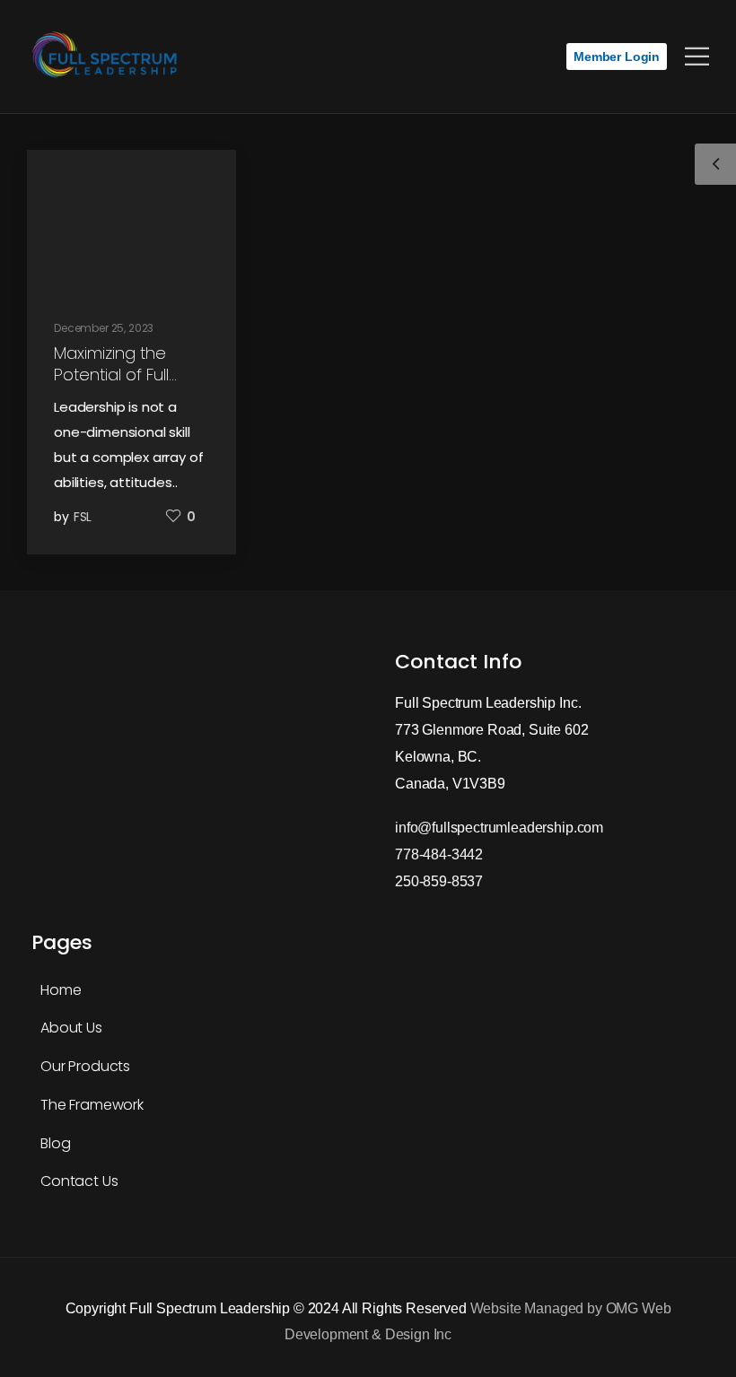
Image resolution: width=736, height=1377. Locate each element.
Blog (55, 1143)
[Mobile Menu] (697, 56)
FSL (83, 517)
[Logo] (107, 56)
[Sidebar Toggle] (715, 164)
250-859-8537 (439, 881)
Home (60, 990)
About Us (71, 1027)
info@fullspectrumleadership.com (499, 827)
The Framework (92, 1104)
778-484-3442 (439, 854)
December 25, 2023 (103, 328)
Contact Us (79, 1181)
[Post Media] (131, 223)
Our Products (85, 1066)
